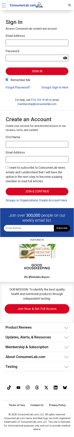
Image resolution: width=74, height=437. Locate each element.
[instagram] (28, 387)
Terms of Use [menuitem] (17, 405)
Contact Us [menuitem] (37, 405)
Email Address (15, 36)
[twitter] (46, 387)
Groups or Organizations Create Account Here (36, 200)
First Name (13, 137)
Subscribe (61, 228)
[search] (70, 5)
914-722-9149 (40, 100)
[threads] (37, 387)
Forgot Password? (18, 87)
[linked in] (55, 387)
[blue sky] (65, 387)
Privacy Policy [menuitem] (57, 405)
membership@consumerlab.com (37, 104)
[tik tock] (9, 387)
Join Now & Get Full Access (37, 308)
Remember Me (20, 80)
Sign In (37, 71)
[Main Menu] (4, 5)
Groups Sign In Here (54, 87)
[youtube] (18, 387)
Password (12, 51)
